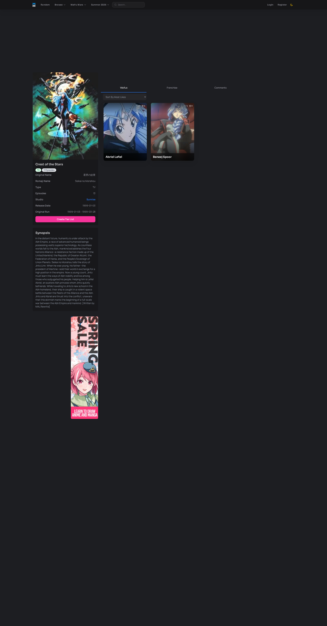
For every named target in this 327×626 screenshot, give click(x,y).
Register (282, 4)
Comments (220, 87)
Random (45, 4)
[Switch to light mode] (291, 4)
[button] (60, 4)
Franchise (172, 87)
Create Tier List (65, 219)
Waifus (123, 87)
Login (270, 4)
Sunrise (91, 199)
